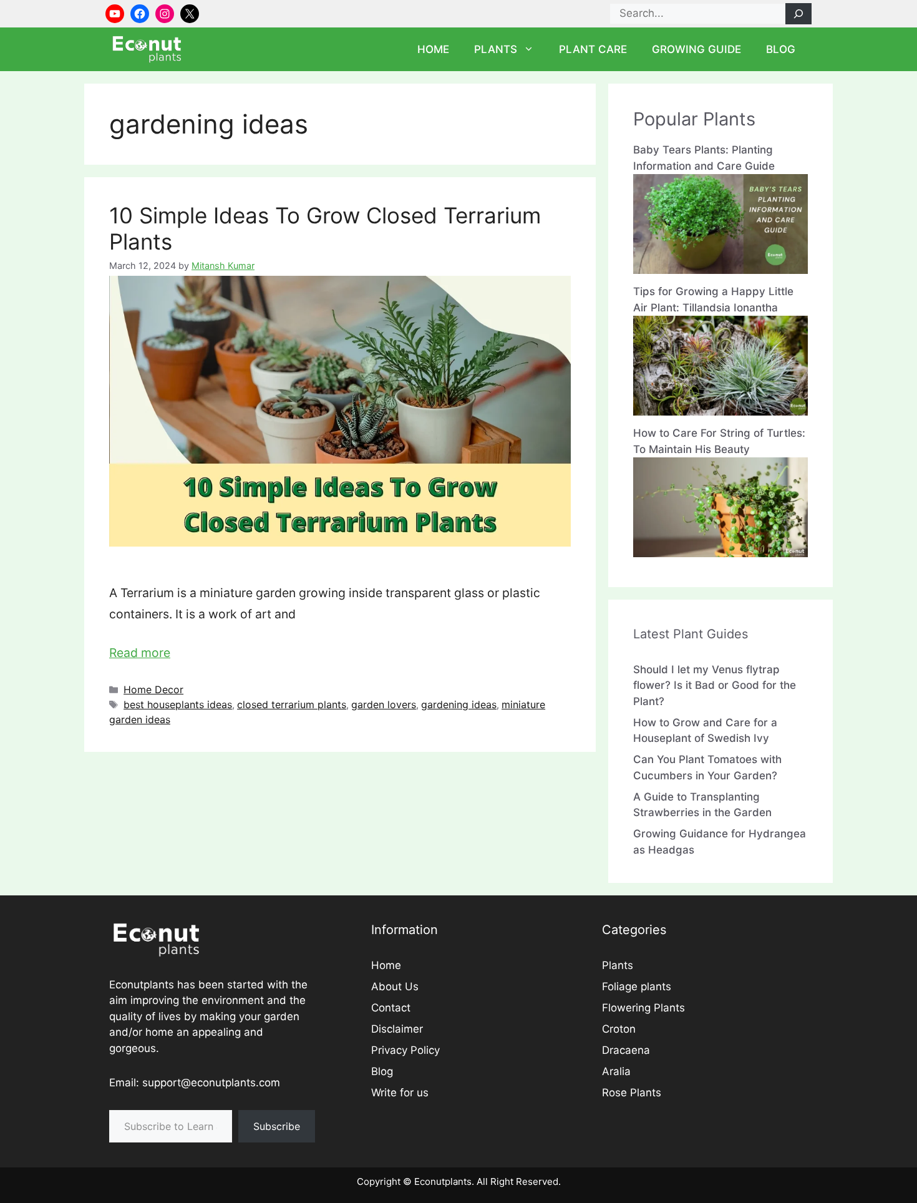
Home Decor (153, 689)
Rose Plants (631, 1092)
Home (433, 49)
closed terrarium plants (291, 704)
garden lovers (383, 704)
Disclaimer (397, 1029)
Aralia (616, 1071)
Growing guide (696, 49)
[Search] (798, 13)
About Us (395, 986)
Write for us (400, 1092)
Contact (390, 1007)
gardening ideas (459, 704)
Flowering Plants (643, 1007)
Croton (619, 1029)
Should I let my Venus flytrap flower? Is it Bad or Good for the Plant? (714, 685)
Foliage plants (636, 986)
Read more (139, 652)
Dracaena (626, 1050)
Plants (495, 49)
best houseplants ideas (178, 704)
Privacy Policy (405, 1050)
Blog (780, 49)
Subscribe (276, 1126)
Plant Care (593, 49)
